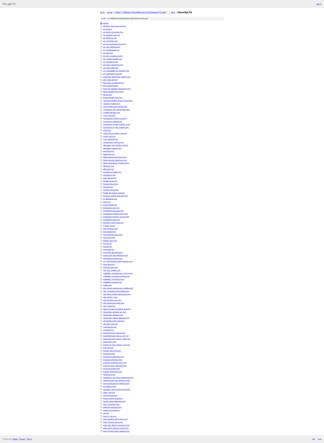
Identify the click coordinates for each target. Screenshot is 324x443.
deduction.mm (109, 154)
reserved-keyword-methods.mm (116, 383)
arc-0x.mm (107, 29)
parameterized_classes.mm (114, 333)
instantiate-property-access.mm (116, 216)
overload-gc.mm (110, 327)
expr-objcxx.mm (109, 178)
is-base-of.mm (109, 225)
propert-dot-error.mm (112, 351)
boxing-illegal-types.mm (113, 97)
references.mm (109, 374)
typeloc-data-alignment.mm (114, 401)
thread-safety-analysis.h (113, 398)
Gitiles (15, 439)
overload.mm (108, 330)
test (173, 12)
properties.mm (109, 353)
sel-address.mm (109, 386)
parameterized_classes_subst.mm (117, 339)
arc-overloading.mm (111, 50)
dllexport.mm (108, 166)
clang (110, 12)
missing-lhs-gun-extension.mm (115, 255)
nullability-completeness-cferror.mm (118, 273)
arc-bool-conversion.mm (113, 32)
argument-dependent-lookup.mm (116, 77)
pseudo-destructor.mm (112, 371)
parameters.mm (109, 342)
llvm (102, 12)
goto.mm (107, 202)
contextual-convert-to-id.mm (115, 118)
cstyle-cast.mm (109, 136)
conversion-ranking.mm (112, 121)
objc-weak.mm (109, 306)
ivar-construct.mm (110, 228)
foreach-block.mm (110, 184)
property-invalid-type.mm (113, 356)
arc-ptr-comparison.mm (113, 56)
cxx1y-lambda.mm (110, 139)
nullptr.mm (107, 285)
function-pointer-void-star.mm (115, 196)
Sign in (318, 4)
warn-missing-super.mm (113, 422)
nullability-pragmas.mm (112, 282)
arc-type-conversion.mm (113, 65)
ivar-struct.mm (109, 237)
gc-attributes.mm (110, 199)
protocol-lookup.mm (111, 368)
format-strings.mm (111, 190)
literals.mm (107, 246)
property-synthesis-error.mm (115, 362)
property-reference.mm (112, 360)
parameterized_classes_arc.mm (116, 336)
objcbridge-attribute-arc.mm (114, 312)
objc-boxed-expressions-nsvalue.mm (118, 288)
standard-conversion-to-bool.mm (116, 389)
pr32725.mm (108, 348)
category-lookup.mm (111, 103)
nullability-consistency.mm (114, 279)
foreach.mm (108, 187)
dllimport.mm (108, 169)
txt (313, 439)
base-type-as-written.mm (113, 83)
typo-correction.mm (111, 404)
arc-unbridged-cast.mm (112, 74)
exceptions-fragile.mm (112, 172)
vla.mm (106, 413)
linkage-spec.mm (110, 240)
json (319, 439)
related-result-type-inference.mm (116, 380)
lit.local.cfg (107, 243)
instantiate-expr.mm (111, 208)
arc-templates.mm (110, 62)
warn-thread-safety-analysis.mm (116, 431)
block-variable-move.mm (113, 91)
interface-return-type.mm (113, 222)
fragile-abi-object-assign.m (114, 193)
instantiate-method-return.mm (115, 214)
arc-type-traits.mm (110, 68)
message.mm (108, 249)
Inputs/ (106, 23)
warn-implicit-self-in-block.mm (115, 419)
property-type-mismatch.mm (115, 365)
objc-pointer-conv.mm (112, 300)
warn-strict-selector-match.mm (116, 428)
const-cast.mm (109, 115)
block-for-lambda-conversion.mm (116, 89)
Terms (29, 439)
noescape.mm (109, 264)
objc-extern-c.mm (110, 297)
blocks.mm (107, 94)
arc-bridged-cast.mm (111, 35)
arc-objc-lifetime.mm (111, 47)
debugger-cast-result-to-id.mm (115, 145)
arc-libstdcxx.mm (110, 38)
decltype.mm (108, 151)
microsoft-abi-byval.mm (113, 252)
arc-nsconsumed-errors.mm (114, 44)
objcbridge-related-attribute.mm (116, 318)
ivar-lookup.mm (109, 231)
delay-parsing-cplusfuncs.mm (115, 160)
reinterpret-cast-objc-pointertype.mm (118, 377)
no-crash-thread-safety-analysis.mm (118, 261)
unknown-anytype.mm (112, 407)
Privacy (22, 439)
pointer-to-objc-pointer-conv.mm (116, 345)
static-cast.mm (109, 392)
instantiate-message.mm (113, 211)
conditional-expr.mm (111, 112)
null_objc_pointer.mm (111, 270)
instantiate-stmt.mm (111, 220)
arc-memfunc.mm (110, 41)
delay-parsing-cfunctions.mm (115, 157)
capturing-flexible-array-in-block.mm (118, 100)
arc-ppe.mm (108, 53)
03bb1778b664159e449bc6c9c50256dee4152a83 (140, 12)
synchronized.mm (110, 395)
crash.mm (107, 130)
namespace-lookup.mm (113, 258)
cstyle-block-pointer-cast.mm (115, 133)
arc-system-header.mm (112, 59)
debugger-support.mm (112, 148)
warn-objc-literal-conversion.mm (116, 425)
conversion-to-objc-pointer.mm (116, 127)
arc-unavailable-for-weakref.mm (116, 71)
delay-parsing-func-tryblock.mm (116, 163)
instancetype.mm (110, 205)
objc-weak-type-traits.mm (113, 303)
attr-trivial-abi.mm (110, 80)
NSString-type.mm (110, 267)
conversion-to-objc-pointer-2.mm (116, 124)
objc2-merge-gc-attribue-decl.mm (117, 309)
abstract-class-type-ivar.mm (114, 26)
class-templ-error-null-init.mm (115, 106)
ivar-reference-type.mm (112, 234)
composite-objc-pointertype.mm (116, 109)
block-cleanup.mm (110, 85)
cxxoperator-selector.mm (113, 142)
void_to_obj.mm (109, 416)
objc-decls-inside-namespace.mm (117, 294)
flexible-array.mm (110, 181)
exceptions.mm (109, 175)
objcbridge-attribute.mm (113, 315)
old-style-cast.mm (110, 324)
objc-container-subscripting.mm (116, 291)
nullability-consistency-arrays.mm (116, 276)
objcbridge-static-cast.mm (114, 321)
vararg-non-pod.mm (111, 410)
